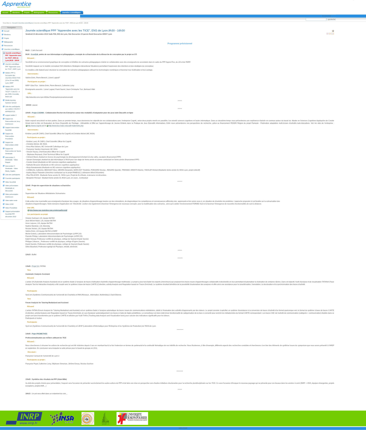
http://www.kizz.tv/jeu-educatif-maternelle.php (66, 126)
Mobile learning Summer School (10, 101)
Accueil (5, 13)
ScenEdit (34, 54)
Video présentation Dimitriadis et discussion (11, 188)
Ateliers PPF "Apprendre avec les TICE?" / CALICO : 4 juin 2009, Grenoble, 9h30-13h (12, 92)
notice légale (183, 428)
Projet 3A (35, 266)
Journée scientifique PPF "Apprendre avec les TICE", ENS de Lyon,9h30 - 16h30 (13, 56)
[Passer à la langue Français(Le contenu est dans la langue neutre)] (332, 34)
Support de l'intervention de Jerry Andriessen (12, 121)
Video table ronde (11, 200)
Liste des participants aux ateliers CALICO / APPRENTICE (12, 109)
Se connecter (326, 16)
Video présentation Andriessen (11, 195)
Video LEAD (9, 204)
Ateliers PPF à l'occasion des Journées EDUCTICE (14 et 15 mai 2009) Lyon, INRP (12, 78)
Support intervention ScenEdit (12, 129)
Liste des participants (12, 174)
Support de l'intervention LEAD (11, 143)
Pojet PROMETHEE (39, 334)
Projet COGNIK (38, 113)
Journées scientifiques (71, 13)
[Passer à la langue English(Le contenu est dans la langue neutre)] (327, 34)
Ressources (53, 13)
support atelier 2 (10, 115)
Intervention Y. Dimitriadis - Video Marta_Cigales (11, 168)
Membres (16, 13)
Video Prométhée (11, 208)
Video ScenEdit (10, 182)
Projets (26, 13)
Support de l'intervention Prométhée (9, 136)
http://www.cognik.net (36, 126)
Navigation (11, 28)
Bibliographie (39, 13)
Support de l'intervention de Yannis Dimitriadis (13, 151)
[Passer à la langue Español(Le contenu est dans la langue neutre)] (330, 34)
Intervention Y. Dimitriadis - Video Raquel (11, 159)
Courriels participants (12, 178)
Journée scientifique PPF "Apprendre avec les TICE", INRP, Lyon (13, 66)
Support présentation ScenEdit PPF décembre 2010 (12, 214)
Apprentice (16, 4)
